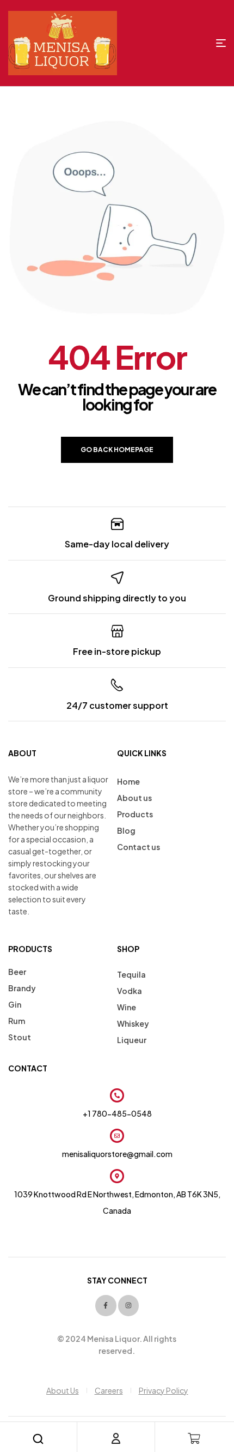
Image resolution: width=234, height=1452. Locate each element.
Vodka (129, 991)
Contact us (138, 847)
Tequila (131, 974)
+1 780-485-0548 (117, 1113)
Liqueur (131, 1040)
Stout (19, 1037)
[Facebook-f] (105, 1305)
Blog (126, 830)
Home (128, 781)
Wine (126, 1007)
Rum (16, 1021)
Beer (17, 972)
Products (135, 814)
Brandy (22, 988)
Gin (14, 1004)
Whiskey (133, 1023)
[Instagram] (128, 1305)
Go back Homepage (117, 449)
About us (134, 798)
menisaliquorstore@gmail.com (117, 1154)
